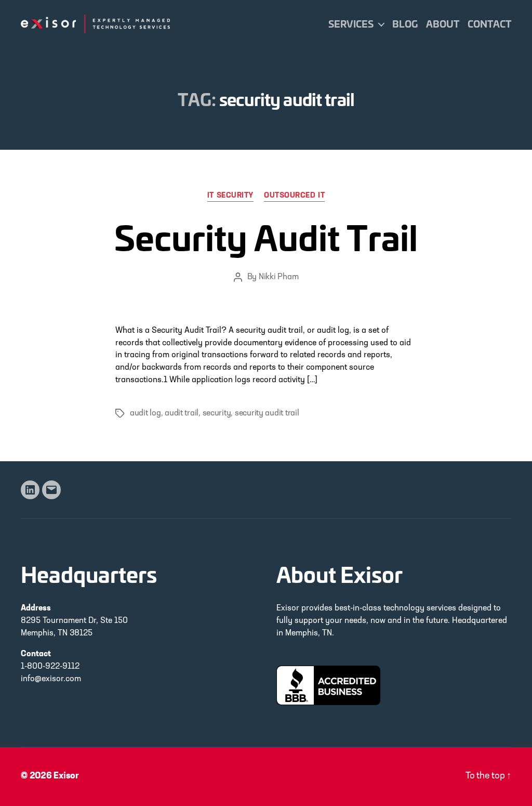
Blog (405, 24)
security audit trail (267, 413)
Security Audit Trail (266, 236)
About (442, 24)
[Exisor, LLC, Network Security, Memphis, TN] (328, 685)
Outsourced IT (294, 196)
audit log (145, 413)
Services (351, 24)
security (217, 413)
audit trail (181, 413)
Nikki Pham (278, 277)
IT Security (230, 196)
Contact (489, 24)
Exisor (66, 776)
